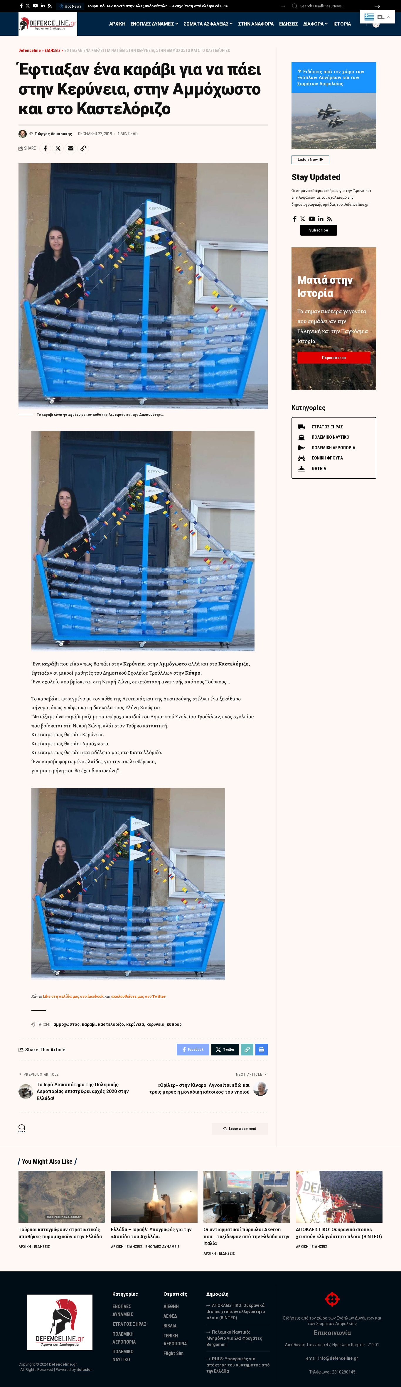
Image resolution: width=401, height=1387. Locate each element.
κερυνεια (155, 1024)
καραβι (89, 1024)
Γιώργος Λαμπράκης (53, 133)
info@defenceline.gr (338, 1358)
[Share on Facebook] (45, 148)
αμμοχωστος (66, 1024)
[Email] (70, 148)
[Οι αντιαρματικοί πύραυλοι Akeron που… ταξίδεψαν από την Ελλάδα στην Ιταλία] (246, 1197)
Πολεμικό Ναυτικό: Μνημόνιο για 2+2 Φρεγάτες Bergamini (234, 1338)
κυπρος (174, 1024)
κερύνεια (135, 1024)
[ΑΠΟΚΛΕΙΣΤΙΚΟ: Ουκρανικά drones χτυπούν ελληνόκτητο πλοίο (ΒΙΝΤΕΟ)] (339, 1197)
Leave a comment (242, 1129)
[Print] (261, 1049)
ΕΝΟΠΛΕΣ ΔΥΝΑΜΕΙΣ (162, 1246)
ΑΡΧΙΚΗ (24, 1246)
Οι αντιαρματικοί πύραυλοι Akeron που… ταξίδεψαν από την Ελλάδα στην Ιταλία (246, 1236)
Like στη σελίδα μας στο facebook (73, 996)
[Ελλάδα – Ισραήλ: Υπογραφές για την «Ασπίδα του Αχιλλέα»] (154, 1197)
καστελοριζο (111, 1024)
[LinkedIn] (42, 6)
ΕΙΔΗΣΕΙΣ (42, 1246)
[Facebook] (21, 6)
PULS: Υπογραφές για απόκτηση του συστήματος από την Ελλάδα (238, 1365)
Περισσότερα (334, 357)
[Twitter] (27, 6)
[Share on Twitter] (58, 148)
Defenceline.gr (63, 1364)
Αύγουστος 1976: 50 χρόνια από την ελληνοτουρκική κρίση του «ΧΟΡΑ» (151, 6)
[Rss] (49, 6)
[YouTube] (35, 6)
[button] (283, 6)
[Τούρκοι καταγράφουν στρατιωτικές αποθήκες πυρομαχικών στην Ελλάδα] (61, 1197)
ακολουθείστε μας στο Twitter (138, 996)
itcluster (84, 1369)
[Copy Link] (83, 148)
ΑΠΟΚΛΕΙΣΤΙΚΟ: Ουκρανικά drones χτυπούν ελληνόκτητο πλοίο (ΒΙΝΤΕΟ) (235, 1311)
